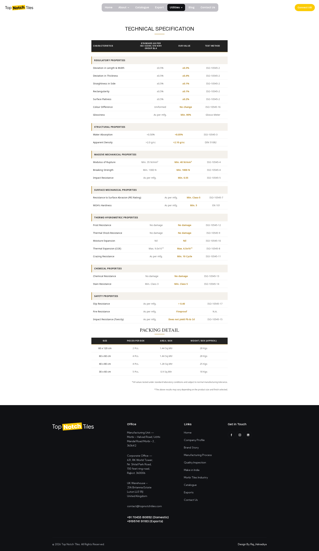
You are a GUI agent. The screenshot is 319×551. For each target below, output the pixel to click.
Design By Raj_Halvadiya (252, 544)
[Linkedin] (248, 435)
